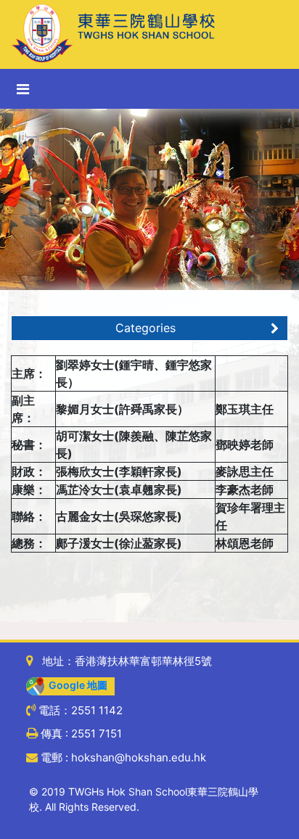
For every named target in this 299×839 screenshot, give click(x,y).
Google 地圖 (75, 685)
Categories (145, 328)
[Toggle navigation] (22, 89)
